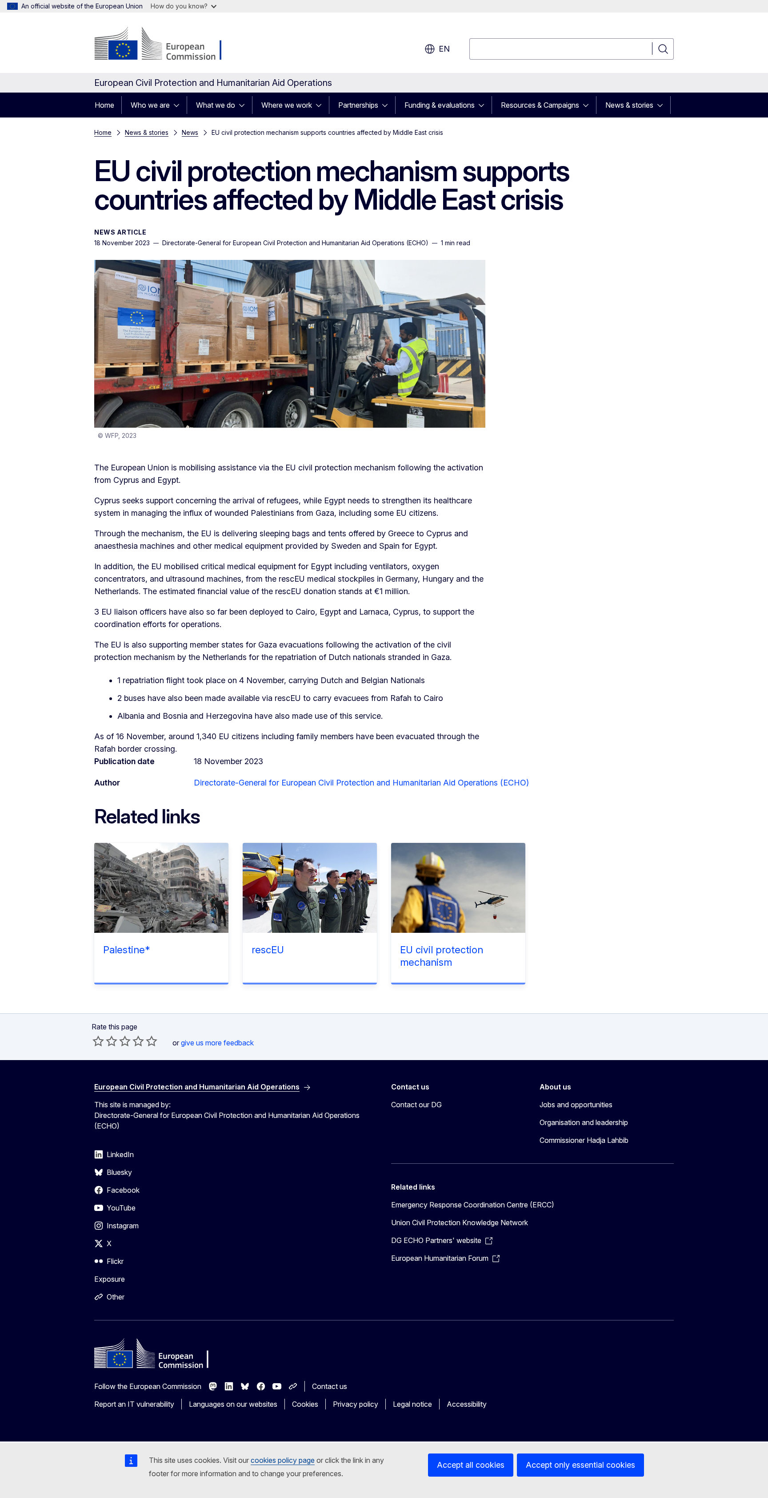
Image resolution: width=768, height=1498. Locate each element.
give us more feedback (217, 1042)
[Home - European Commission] (166, 44)
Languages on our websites (233, 1404)
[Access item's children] (179, 105)
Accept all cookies (470, 1465)
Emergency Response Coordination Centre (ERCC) (472, 1204)
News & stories (629, 105)
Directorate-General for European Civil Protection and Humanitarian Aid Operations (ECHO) (361, 782)
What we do (215, 105)
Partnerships (358, 105)
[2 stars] (105, 1041)
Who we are (150, 105)
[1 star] (98, 1041)
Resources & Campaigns (540, 105)
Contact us (329, 1386)
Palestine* (126, 949)
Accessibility (467, 1404)
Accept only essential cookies (580, 1465)
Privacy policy (355, 1404)
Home (104, 105)
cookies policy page (283, 1460)
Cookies (305, 1404)
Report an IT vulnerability (134, 1404)
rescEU (268, 949)
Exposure (109, 1279)
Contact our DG (416, 1104)
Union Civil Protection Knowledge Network (459, 1222)
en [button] (444, 48)
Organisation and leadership (584, 1122)
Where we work (286, 105)
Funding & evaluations (439, 105)
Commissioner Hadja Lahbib (584, 1140)
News (190, 132)
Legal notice (412, 1404)
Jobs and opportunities (576, 1104)
